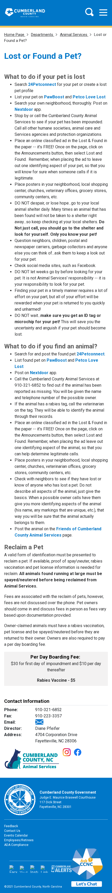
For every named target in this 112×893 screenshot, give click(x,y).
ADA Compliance (16, 845)
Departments (42, 34)
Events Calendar (16, 835)
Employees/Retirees (19, 840)
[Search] (89, 12)
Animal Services (74, 34)
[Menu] (103, 12)
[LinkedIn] (44, 869)
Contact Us (12, 831)
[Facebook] (13, 869)
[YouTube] (24, 869)
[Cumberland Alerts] (61, 869)
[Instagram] (34, 869)
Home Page (14, 34)
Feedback (11, 826)
